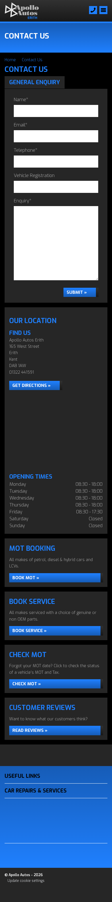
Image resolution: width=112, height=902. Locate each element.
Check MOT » (26, 684)
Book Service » (29, 631)
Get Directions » (31, 385)
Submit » (77, 292)
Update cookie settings (26, 880)
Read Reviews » (29, 730)
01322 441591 (21, 372)
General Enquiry (34, 82)
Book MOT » (25, 578)
